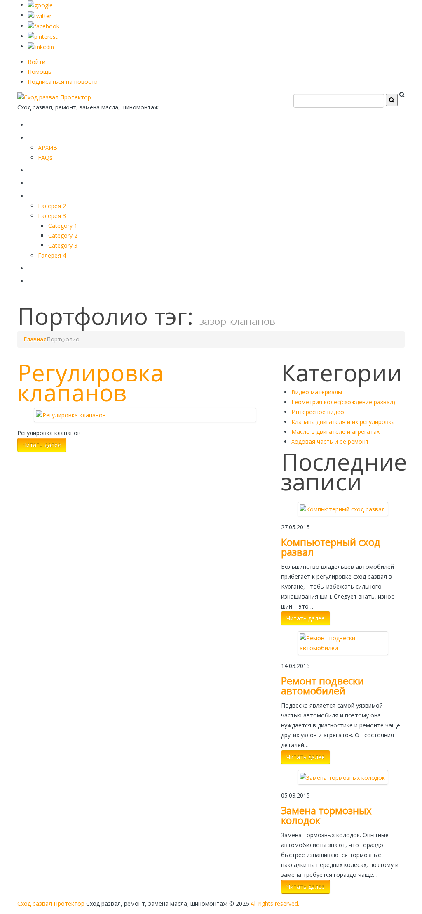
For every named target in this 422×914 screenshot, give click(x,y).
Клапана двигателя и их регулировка (343, 422)
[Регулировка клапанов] (71, 415)
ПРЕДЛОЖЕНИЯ (65, 136)
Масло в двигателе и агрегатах (335, 432)
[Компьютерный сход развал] (342, 509)
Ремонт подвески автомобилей (322, 685)
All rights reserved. (275, 903)
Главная (47, 123)
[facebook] (43, 26)
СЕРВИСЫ (50, 168)
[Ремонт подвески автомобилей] (343, 642)
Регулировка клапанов (90, 382)
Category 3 (62, 245)
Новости (48, 279)
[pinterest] (43, 36)
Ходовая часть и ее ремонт (330, 441)
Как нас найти (61, 266)
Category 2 (62, 235)
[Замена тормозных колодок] (342, 777)
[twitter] (40, 15)
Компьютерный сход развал (330, 547)
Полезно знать (62, 194)
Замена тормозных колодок (326, 815)
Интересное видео (317, 412)
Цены (41, 181)
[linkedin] (41, 46)
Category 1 (62, 226)
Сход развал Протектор (50, 903)
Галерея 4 (52, 255)
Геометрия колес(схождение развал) (343, 402)
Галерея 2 (52, 206)
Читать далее (42, 445)
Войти (36, 62)
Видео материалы (316, 392)
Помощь (40, 72)
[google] (40, 5)
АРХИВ (47, 148)
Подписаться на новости (63, 81)
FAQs (45, 157)
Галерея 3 (52, 216)
